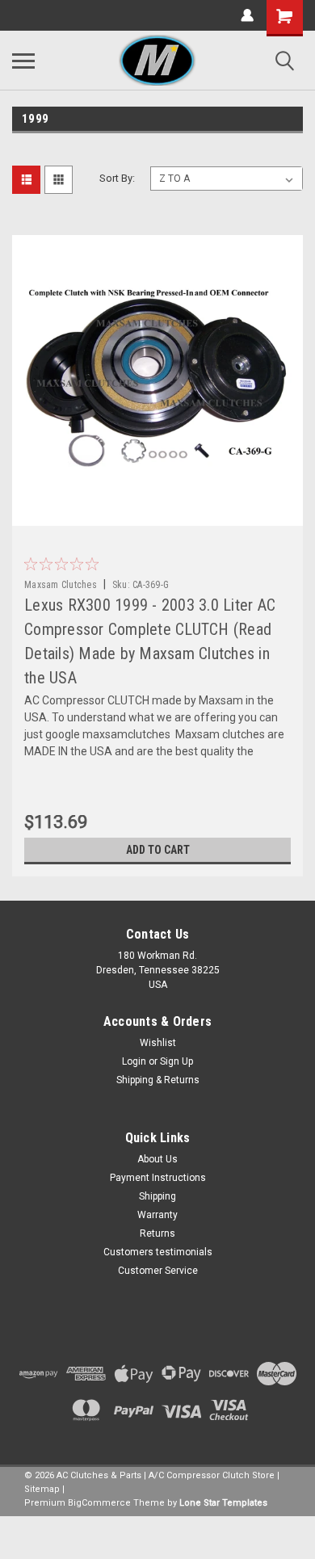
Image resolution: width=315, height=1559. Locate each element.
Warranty (157, 1215)
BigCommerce (99, 1503)
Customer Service (158, 1270)
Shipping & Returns (158, 1080)
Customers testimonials (157, 1252)
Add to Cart (158, 849)
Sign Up (176, 1061)
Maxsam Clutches (60, 584)
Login (134, 1061)
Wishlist (158, 1042)
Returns (157, 1233)
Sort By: (117, 178)
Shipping (157, 1196)
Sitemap (42, 1489)
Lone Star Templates (223, 1503)
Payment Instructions (158, 1177)
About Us (157, 1159)
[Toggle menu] (23, 60)
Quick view (161, 513)
